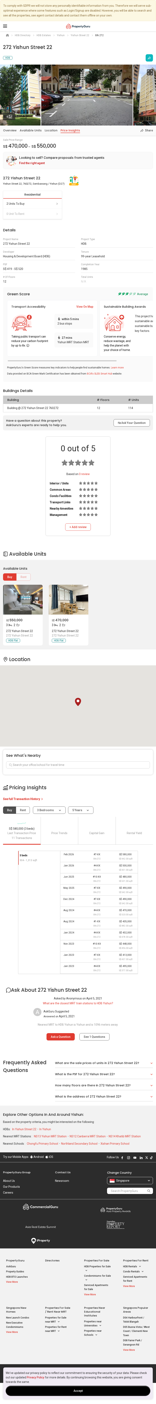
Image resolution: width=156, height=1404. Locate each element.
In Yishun (45, 1129)
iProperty (40, 1241)
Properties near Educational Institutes (94, 1311)
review (84, 474)
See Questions (94, 1036)
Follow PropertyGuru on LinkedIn (141, 1157)
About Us (9, 1180)
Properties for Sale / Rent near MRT (57, 1310)
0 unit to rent (15, 213)
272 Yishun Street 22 (19, 631)
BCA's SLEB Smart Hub (99, 373)
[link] (78, 160)
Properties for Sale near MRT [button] (55, 1319)
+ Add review (78, 527)
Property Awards (115, 1210)
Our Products (11, 1186)
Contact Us (62, 1172)
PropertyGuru (15, 1260)
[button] (78, 702)
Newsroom (62, 1180)
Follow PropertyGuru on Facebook (122, 1157)
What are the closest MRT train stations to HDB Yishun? (78, 1003)
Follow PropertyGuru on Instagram (128, 1157)
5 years (77, 810)
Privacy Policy (35, 1377)
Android (38, 1156)
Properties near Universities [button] (93, 1323)
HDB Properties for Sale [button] (97, 1266)
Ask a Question (60, 1036)
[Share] (149, 58)
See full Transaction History (22, 799)
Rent (23, 577)
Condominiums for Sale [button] (97, 1275)
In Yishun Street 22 (24, 1129)
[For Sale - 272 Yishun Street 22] (23, 600)
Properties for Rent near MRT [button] (56, 1329)
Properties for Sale (96, 1260)
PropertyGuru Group (16, 1172)
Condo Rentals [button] (131, 1271)
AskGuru (11, 1266)
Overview (10, 130)
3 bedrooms (45, 810)
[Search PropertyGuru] (149, 1191)
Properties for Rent (135, 1260)
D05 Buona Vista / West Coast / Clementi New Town (136, 1331)
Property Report (115, 1225)
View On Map (84, 306)
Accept (78, 1390)
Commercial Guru (40, 1207)
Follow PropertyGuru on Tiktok (151, 1157)
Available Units (31, 130)
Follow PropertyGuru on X (146, 1157)
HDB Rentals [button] (130, 1266)
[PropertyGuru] (78, 26)
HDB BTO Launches (17, 1276)
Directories (52, 1260)
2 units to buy (15, 203)
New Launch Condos (17, 1317)
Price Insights (70, 130)
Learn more (117, 367)
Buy (9, 577)
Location (51, 130)
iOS (50, 1156)
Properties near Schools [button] (93, 1333)
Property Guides (15, 1271)
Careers (8, 1192)
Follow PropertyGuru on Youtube (134, 1157)
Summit (40, 1227)
